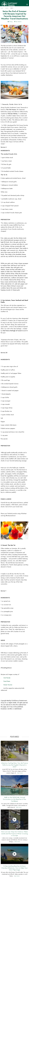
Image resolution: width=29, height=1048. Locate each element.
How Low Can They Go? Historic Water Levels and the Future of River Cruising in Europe (14, 834)
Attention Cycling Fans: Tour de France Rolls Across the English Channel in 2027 (14, 765)
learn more (20, 773)
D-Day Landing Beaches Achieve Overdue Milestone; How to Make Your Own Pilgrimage (14, 868)
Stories (6, 8)
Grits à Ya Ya (23, 112)
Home (2, 8)
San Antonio (18, 21)
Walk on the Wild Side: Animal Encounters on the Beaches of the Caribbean (14, 799)
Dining (10, 21)
